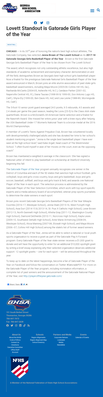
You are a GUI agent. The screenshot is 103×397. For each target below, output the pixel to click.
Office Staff (15, 350)
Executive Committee (15, 347)
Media (61, 342)
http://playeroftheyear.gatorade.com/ (42, 276)
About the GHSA (15, 337)
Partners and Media (62, 335)
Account (15, 352)
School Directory (38, 342)
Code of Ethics (15, 340)
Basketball (11, 45)
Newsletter (61, 345)
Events (83, 335)
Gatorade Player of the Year (25, 169)
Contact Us (15, 342)
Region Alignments (38, 337)
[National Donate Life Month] (29, 8)
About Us (16, 335)
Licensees (61, 340)
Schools (40, 335)
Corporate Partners (61, 337)
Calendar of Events (82, 337)
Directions (15, 345)
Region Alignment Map (38, 340)
